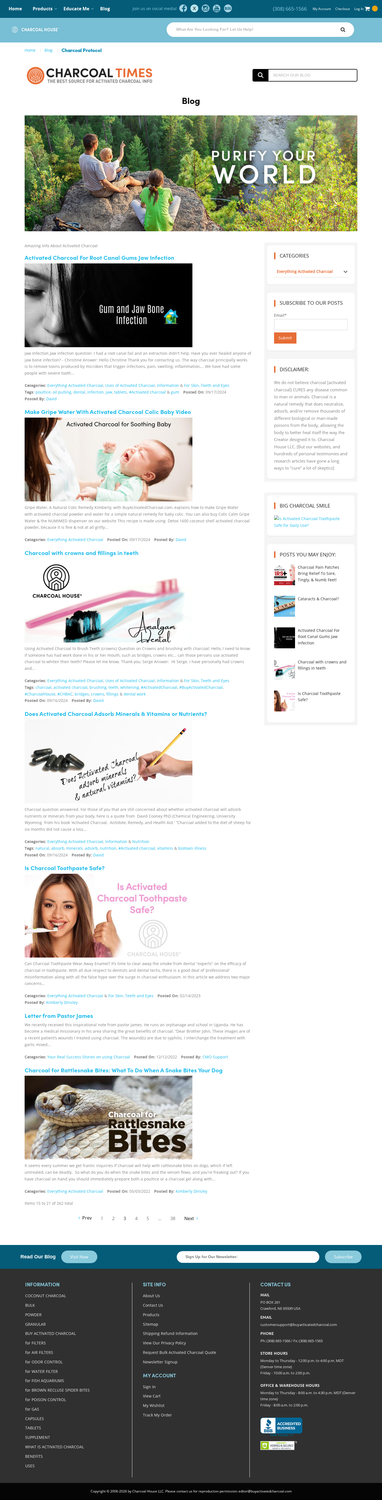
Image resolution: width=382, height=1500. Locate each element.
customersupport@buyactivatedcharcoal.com (298, 1324)
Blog (105, 9)
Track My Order (157, 1415)
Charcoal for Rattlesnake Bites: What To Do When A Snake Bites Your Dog (124, 1071)
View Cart (152, 1396)
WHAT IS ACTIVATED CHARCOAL (54, 1446)
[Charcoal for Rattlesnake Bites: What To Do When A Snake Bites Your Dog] (108, 1126)
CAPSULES (34, 1418)
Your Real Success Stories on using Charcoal (88, 1056)
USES (30, 1465)
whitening (129, 687)
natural (42, 848)
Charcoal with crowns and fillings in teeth (81, 553)
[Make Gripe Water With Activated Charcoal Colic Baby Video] (108, 473)
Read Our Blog (38, 1256)
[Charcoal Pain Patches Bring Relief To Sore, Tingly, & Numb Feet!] (284, 574)
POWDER (33, 1314)
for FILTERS (35, 1343)
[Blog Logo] (102, 75)
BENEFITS (34, 1456)
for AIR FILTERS (39, 1352)
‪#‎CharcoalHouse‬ (40, 694)
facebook (183, 8)
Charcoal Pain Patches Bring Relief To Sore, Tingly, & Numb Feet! (318, 573)
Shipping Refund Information (170, 1333)
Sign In (149, 1386)
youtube (217, 8)
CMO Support (215, 1056)
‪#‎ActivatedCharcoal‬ (159, 687)
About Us (151, 1295)
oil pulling (62, 392)
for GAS (32, 1409)
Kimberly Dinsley (62, 1002)
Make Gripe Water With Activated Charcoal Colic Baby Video (108, 412)
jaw (109, 392)
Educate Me (76, 9)
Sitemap (150, 1324)
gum (175, 392)
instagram (205, 8)
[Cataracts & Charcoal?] (284, 606)
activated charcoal (70, 687)
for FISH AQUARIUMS (44, 1380)
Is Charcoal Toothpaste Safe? (65, 869)
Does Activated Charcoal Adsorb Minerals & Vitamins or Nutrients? (116, 714)
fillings (112, 694)
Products (151, 1314)
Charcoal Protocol (82, 50)
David (51, 398)
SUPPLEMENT (37, 1437)
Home (15, 9)
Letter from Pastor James (59, 1016)
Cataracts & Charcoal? (318, 598)
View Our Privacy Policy (164, 1343)
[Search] (343, 29)
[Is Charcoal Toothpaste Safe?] (108, 917)
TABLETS (33, 1427)
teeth (113, 687)
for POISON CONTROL (45, 1399)
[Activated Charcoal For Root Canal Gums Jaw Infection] (108, 314)
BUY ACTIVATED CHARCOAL (50, 1333)
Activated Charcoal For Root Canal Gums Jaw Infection (99, 258)
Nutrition (140, 841)
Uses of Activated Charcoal (130, 385)
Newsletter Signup (160, 1362)
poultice (43, 392)
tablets (120, 392)
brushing (98, 687)
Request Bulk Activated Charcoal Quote (179, 1352)
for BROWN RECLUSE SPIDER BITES (57, 1390)
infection (95, 392)
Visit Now (79, 1256)
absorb (57, 848)
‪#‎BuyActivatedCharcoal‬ (201, 687)
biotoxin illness (192, 848)
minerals (74, 848)
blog (228, 8)
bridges (82, 694)
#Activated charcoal (147, 392)
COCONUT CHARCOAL (45, 1295)
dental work (135, 694)
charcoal (43, 687)
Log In (359, 8)
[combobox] (260, 29)
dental (79, 392)
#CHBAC (65, 694)
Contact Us (153, 1305)
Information (168, 385)
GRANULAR (35, 1324)
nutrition (108, 848)
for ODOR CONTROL (44, 1362)
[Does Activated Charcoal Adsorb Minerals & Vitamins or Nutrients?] (108, 766)
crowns (97, 694)
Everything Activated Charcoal (75, 385)
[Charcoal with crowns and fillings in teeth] (108, 611)
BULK (30, 1305)
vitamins (165, 848)
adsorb (91, 848)
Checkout (342, 8)
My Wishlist (153, 1405)
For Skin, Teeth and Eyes (206, 385)
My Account (322, 8)
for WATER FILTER (41, 1371)
